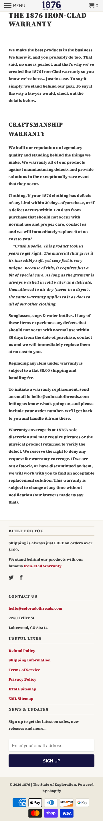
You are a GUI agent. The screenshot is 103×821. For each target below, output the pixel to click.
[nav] (14, 5)
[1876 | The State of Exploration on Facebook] (22, 577)
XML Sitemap (21, 698)
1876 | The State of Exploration (49, 784)
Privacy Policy (22, 679)
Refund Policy (22, 650)
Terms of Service (24, 669)
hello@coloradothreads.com (35, 608)
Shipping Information (30, 660)
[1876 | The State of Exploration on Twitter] (12, 577)
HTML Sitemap (22, 689)
